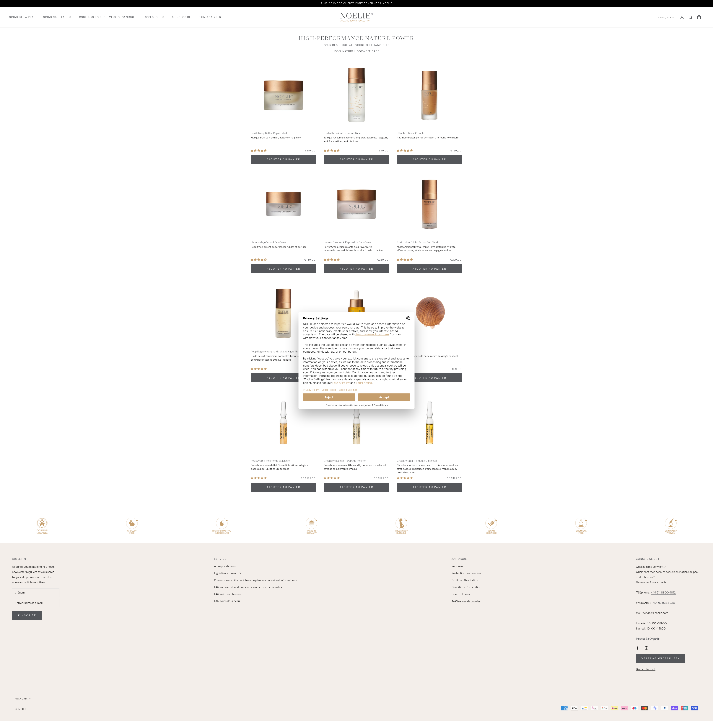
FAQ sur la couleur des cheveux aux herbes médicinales (248, 587)
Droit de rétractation (465, 580)
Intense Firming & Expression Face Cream (348, 242)
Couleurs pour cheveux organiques (108, 17)
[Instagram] (646, 647)
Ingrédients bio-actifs (227, 573)
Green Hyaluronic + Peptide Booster (345, 460)
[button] (259, 150)
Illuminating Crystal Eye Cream (269, 242)
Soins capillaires (57, 17)
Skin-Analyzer (210, 17)
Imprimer (457, 566)
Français (664, 17)
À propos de (181, 17)
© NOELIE (22, 709)
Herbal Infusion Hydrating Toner (343, 133)
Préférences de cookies (466, 601)
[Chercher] (691, 17)
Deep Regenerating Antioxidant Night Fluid (276, 351)
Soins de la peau (22, 17)
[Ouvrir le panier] (699, 17)
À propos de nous (225, 566)
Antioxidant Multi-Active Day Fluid (417, 242)
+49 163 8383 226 (663, 603)
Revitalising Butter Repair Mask (269, 133)
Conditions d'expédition (466, 587)
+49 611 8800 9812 (663, 592)
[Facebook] (637, 647)
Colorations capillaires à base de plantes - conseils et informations (255, 580)
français (21, 698)
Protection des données (466, 573)
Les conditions (461, 594)
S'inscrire (26, 615)
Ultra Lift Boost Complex (411, 133)
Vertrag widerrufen (660, 658)
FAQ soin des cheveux (227, 594)
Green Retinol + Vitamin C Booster (417, 460)
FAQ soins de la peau (227, 601)
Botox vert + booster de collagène (270, 460)
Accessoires (154, 17)
